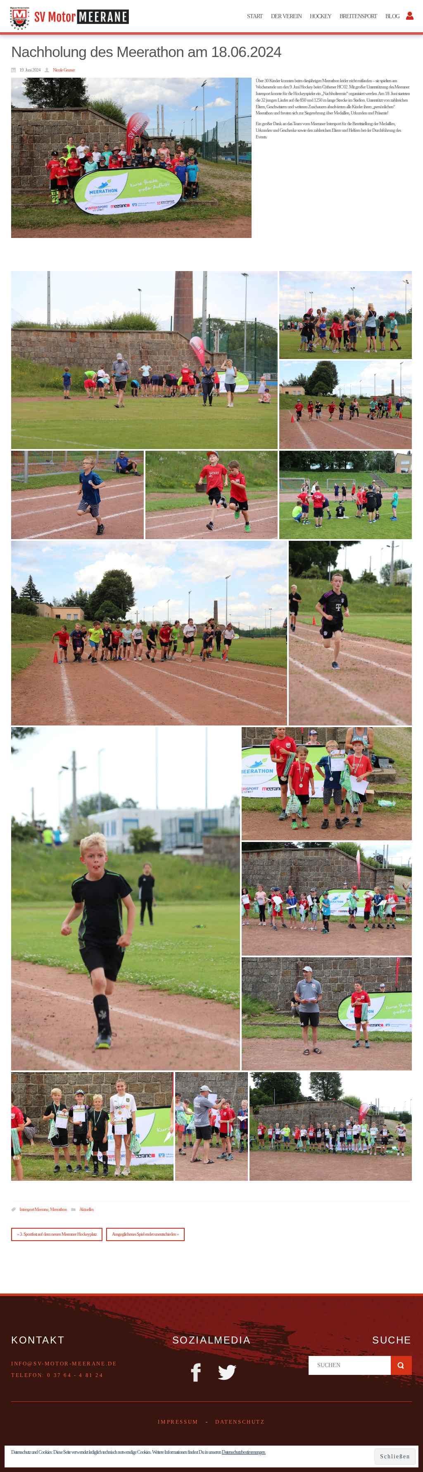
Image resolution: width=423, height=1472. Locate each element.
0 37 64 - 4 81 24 (75, 1375)
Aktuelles (86, 1209)
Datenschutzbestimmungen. (244, 1452)
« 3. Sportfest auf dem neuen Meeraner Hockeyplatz (57, 1234)
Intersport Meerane (33, 1209)
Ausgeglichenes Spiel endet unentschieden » (145, 1234)
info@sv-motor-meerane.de (64, 1363)
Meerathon (58, 1209)
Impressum (178, 1422)
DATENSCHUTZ (240, 1422)
